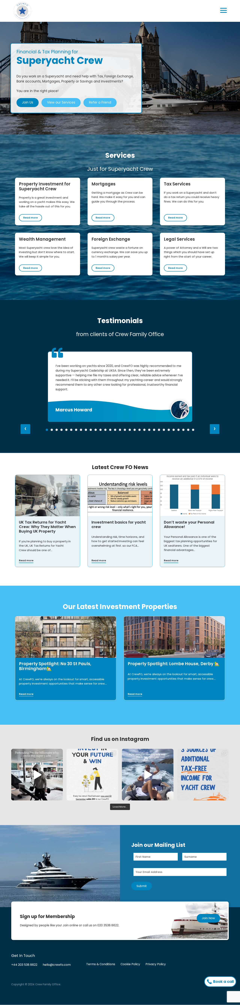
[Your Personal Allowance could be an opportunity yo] (203, 774)
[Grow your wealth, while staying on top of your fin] (92, 774)
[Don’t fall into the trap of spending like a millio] (37, 774)
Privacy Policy (156, 964)
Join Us (27, 102)
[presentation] (25, 429)
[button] (46, 430)
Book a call (223, 981)
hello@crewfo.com (57, 965)
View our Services (61, 102)
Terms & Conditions (100, 964)
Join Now (208, 918)
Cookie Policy (130, 964)
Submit (141, 886)
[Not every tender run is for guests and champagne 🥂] (147, 774)
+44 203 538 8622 (24, 965)
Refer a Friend (100, 102)
